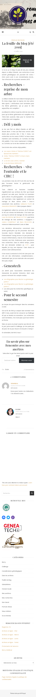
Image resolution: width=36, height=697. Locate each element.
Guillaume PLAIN (26, 204)
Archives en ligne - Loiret (10, 638)
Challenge (5, 566)
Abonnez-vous (26, 360)
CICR (26, 245)
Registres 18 (6, 627)
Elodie (7, 369)
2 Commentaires (29, 369)
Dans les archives (7, 575)
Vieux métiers (6, 611)
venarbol (14, 383)
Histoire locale (6, 589)
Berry (4, 562)
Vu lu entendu (6, 616)
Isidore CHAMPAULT (9, 222)
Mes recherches (7, 598)
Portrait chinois (7, 607)
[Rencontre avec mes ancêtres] (18, 14)
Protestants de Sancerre (10, 646)
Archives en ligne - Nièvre (10, 635)
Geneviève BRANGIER (9, 206)
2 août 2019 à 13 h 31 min (22, 411)
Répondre (14, 388)
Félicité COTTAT (21, 217)
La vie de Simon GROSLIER (13, 163)
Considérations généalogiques (12, 571)
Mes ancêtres (6, 593)
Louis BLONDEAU (8, 217)
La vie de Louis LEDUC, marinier (14, 161)
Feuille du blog (18, 40)
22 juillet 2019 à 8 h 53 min (18, 385)
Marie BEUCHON (26, 222)
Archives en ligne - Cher (9, 631)
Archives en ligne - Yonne (10, 642)
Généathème (6, 584)
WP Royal (23, 693)
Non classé (5, 602)
